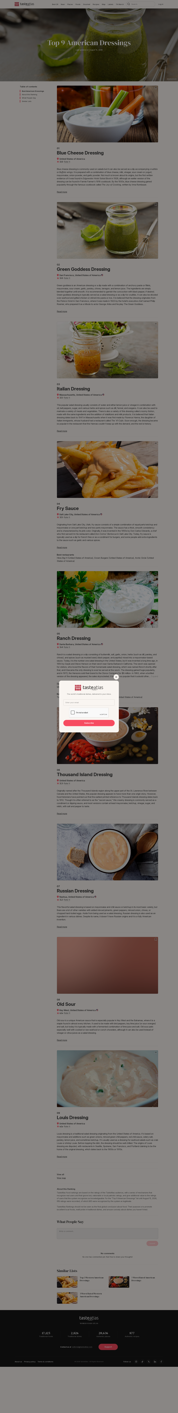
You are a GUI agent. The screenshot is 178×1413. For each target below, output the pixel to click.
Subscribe (89, 723)
